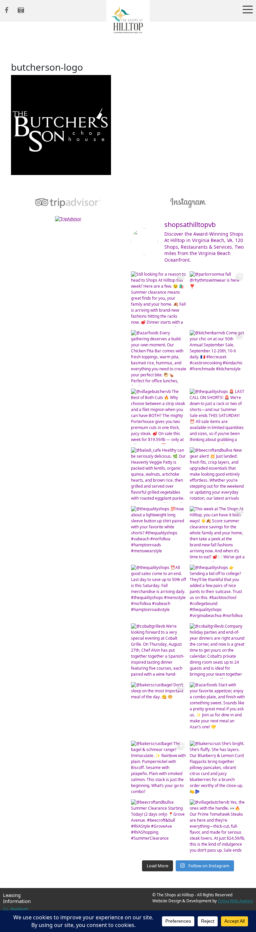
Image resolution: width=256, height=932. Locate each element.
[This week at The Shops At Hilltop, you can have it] (217, 533)
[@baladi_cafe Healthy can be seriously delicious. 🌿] (158, 475)
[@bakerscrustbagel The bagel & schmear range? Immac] (158, 768)
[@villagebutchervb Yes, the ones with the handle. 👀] (217, 827)
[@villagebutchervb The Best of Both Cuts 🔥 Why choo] (158, 416)
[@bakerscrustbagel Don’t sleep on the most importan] (158, 709)
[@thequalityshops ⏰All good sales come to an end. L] (158, 592)
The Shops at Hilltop (128, 21)
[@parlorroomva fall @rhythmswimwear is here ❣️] (217, 299)
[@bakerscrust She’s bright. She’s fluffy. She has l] (217, 768)
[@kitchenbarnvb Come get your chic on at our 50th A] (217, 357)
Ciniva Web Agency (235, 901)
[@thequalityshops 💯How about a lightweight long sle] (158, 533)
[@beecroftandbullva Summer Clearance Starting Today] (158, 827)
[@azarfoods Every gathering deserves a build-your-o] (158, 357)
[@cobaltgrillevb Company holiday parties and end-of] (217, 651)
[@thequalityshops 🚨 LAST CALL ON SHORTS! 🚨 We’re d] (217, 416)
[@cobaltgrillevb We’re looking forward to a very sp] (158, 651)
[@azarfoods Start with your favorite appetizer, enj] (217, 709)
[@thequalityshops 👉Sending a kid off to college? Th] (217, 592)
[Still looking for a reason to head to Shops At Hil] (158, 299)
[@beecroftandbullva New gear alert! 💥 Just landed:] (217, 475)
